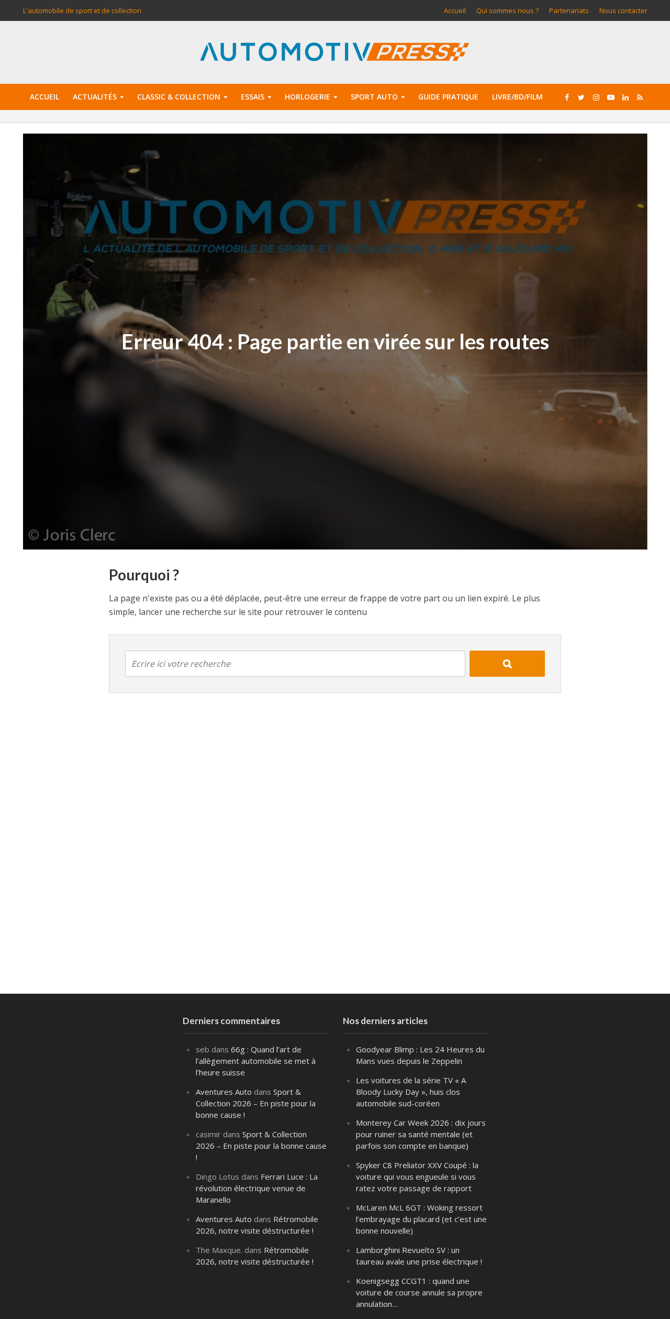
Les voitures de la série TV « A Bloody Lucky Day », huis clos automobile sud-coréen (411, 1091)
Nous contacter (623, 10)
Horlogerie (307, 97)
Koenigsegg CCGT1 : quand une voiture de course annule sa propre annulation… (419, 1292)
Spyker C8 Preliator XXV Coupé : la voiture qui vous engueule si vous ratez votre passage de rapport (417, 1176)
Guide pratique (448, 97)
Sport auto (374, 97)
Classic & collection (178, 97)
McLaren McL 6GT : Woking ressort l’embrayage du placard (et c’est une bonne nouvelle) (421, 1219)
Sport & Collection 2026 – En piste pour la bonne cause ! (256, 1103)
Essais (252, 97)
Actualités (95, 97)
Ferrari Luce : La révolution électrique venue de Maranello (257, 1188)
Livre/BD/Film (517, 97)
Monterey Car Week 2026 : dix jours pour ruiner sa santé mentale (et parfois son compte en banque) (421, 1134)
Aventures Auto (224, 1091)
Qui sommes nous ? (507, 10)
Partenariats (569, 10)
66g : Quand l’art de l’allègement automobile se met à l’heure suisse (256, 1061)
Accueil (455, 10)
